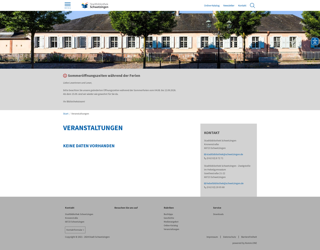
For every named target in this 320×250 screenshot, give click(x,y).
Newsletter (228, 5)
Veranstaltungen (171, 229)
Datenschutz (229, 236)
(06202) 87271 (215, 158)
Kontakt (242, 5)
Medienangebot (171, 221)
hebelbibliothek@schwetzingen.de (225, 183)
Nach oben (313, 222)
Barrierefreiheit (249, 236)
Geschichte (169, 217)
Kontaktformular (74, 229)
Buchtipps (168, 214)
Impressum (212, 236)
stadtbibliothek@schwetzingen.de (225, 154)
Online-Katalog (212, 5)
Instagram (116, 215)
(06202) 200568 (215, 187)
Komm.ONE (251, 242)
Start (65, 113)
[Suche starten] (252, 5)
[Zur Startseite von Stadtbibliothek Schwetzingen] (95, 5)
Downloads (218, 214)
